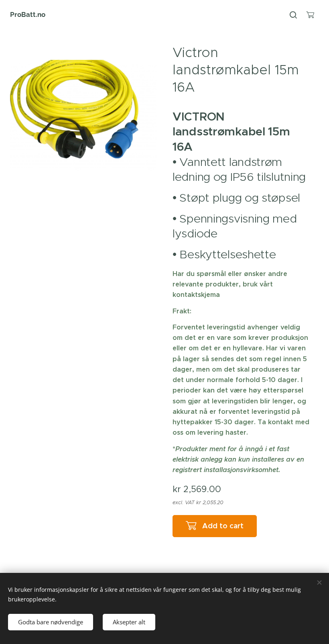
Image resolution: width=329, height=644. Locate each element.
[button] (293, 15)
